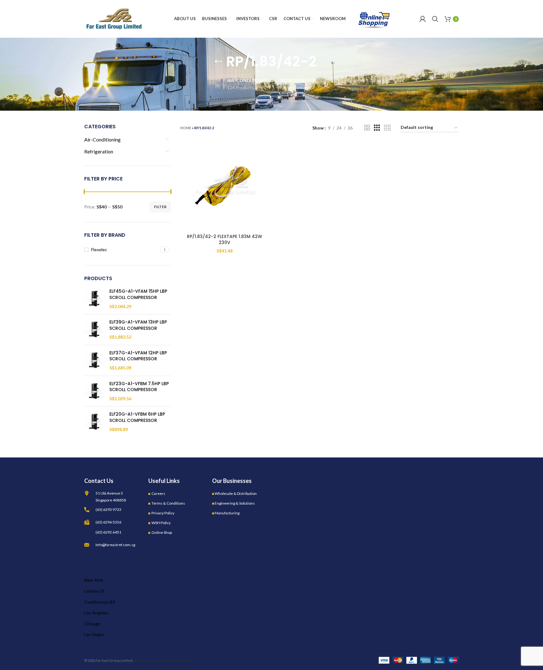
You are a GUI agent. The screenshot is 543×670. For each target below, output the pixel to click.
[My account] (422, 19)
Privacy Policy (162, 513)
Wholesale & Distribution (236, 493)
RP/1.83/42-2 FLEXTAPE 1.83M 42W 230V (224, 239)
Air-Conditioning (102, 139)
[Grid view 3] (377, 128)
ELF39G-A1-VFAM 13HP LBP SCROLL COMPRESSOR (138, 325)
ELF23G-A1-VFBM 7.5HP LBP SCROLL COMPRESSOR (139, 387)
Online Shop (161, 532)
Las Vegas (94, 634)
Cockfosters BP (99, 602)
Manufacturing (227, 513)
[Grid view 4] (387, 128)
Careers (158, 493)
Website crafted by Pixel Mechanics (163, 660)
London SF (94, 591)
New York (93, 580)
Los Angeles (96, 612)
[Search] (435, 19)
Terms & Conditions (168, 503)
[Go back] (218, 61)
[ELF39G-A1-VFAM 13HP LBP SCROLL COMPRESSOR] (94, 329)
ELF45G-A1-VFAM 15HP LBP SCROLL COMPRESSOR (138, 294)
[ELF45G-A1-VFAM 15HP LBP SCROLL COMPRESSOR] (94, 298)
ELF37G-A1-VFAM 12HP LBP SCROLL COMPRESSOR (138, 356)
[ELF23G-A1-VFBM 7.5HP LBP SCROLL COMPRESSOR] (94, 391)
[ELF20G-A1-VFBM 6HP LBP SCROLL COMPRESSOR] (94, 421)
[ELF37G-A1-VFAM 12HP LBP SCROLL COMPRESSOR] (94, 360)
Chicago (92, 623)
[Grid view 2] (367, 128)
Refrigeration (98, 151)
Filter (160, 206)
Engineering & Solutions (235, 503)
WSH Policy (161, 522)
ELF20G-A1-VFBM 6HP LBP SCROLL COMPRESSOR (137, 417)
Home (185, 128)
